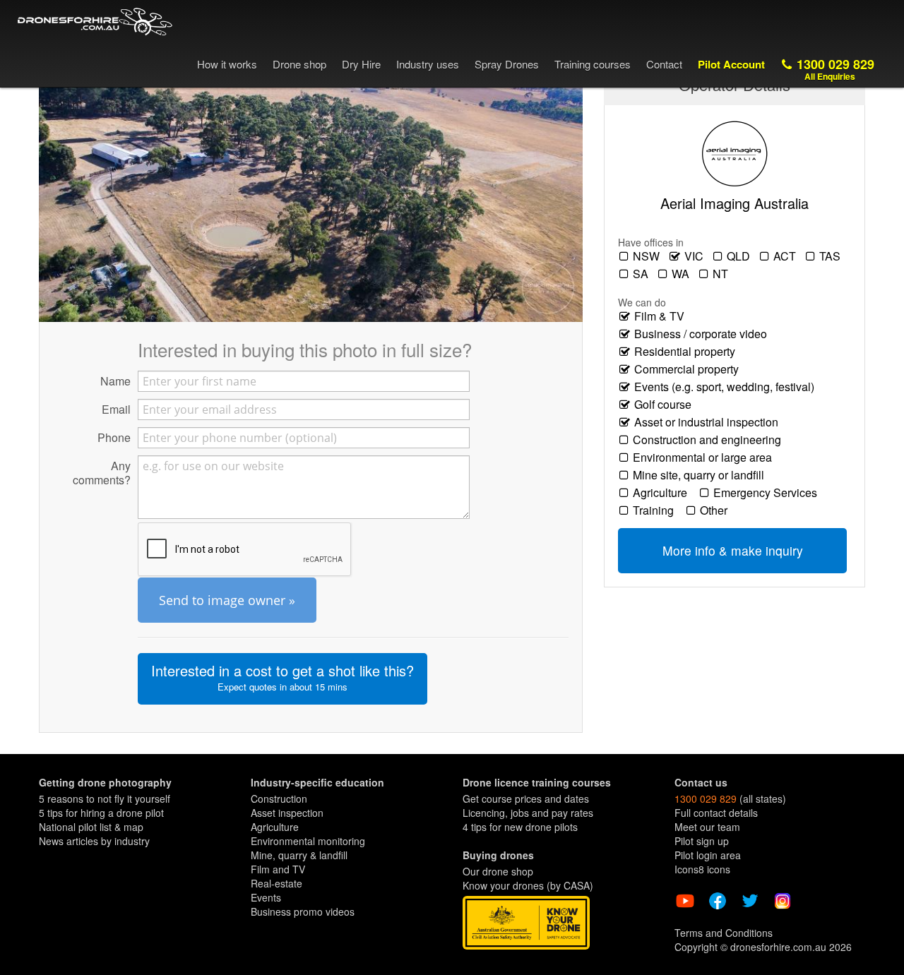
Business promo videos (303, 911)
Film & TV (662, 316)
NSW (647, 256)
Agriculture (663, 493)
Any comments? (102, 472)
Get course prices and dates (526, 798)
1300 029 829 (833, 69)
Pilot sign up (701, 841)
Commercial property (689, 369)
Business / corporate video (703, 334)
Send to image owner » (227, 600)
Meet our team (707, 827)
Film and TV (278, 869)
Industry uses (427, 63)
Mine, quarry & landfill (299, 855)
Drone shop (299, 63)
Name (115, 380)
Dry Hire (361, 63)
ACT (786, 256)
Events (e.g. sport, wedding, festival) (727, 387)
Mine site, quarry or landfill (701, 475)
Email (116, 409)
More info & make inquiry (732, 550)
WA (682, 274)
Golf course (665, 404)
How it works (227, 63)
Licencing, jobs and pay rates (528, 813)
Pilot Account (731, 64)
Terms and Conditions (723, 933)
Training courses (592, 63)
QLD (740, 256)
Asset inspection (287, 813)
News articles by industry (94, 841)
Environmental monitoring (308, 841)
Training (656, 510)
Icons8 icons (702, 869)
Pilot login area (707, 855)
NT (722, 274)
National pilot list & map (91, 827)
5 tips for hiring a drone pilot (101, 813)
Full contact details (716, 813)
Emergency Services (768, 493)
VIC (695, 256)
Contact (664, 63)
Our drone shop (498, 871)
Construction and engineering (710, 440)
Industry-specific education (317, 782)
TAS (831, 256)
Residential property (687, 352)
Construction (279, 798)
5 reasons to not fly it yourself (104, 798)
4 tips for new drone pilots (520, 827)
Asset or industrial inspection (709, 422)
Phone (114, 437)
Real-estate (276, 883)
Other (716, 510)
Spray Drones (507, 63)
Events (266, 897)
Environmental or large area (705, 457)
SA (642, 274)
